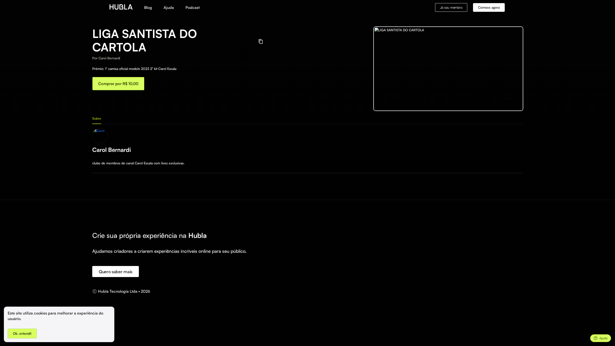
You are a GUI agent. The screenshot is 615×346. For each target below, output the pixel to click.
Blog (148, 7)
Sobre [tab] (96, 118)
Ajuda (169, 7)
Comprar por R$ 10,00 (118, 83)
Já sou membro (451, 7)
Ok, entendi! (22, 333)
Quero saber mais (115, 271)
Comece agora (488, 7)
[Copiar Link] (260, 41)
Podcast (192, 7)
